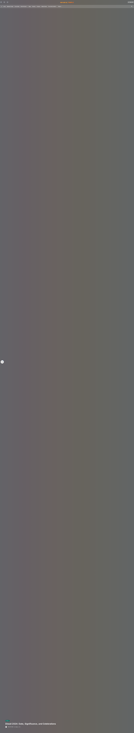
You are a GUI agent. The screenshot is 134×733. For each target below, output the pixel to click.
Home (4, 6)
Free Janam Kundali (52, 6)
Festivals (33, 6)
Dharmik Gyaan (23, 6)
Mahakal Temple (10, 6)
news (8, 720)
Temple (59, 6)
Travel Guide (17, 6)
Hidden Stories (44, 6)
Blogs (30, 6)
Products (38, 6)
